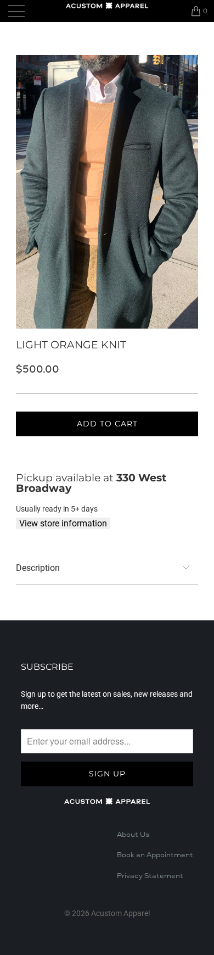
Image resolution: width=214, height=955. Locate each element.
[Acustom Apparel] (107, 5)
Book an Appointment (155, 855)
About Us (133, 835)
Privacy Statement (150, 876)
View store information (63, 523)
